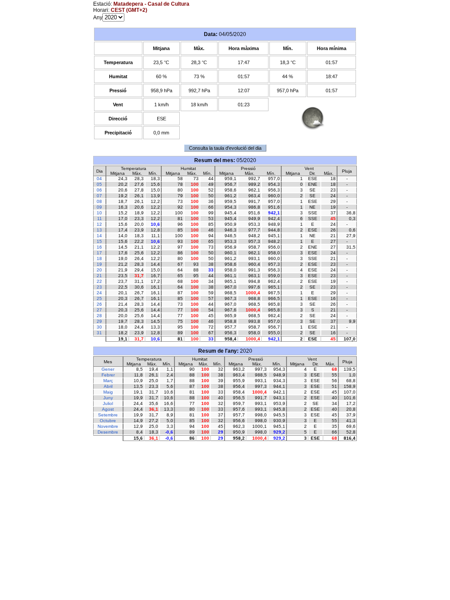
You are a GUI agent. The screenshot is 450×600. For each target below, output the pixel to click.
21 (99, 275)
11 (99, 218)
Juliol (108, 403)
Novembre (108, 426)
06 (99, 190)
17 (99, 252)
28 (99, 315)
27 (99, 309)
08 (99, 201)
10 (99, 212)
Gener (108, 369)
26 (99, 304)
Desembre (108, 432)
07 (99, 195)
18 (99, 258)
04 (99, 178)
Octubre (108, 420)
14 (99, 235)
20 (99, 269)
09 (99, 207)
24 (99, 292)
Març (108, 380)
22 (99, 281)
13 (99, 230)
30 (99, 327)
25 (99, 298)
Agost (108, 409)
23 (99, 287)
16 (99, 247)
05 (99, 184)
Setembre (108, 414)
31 (99, 332)
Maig (108, 392)
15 (99, 241)
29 (99, 321)
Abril (108, 386)
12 (99, 224)
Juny (108, 397)
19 (99, 264)
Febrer (108, 374)
